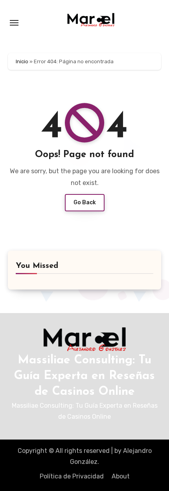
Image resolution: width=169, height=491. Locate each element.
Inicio (22, 61)
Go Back (84, 202)
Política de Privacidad (72, 476)
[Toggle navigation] (14, 22)
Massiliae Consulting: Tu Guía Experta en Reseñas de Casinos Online (84, 376)
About (121, 476)
